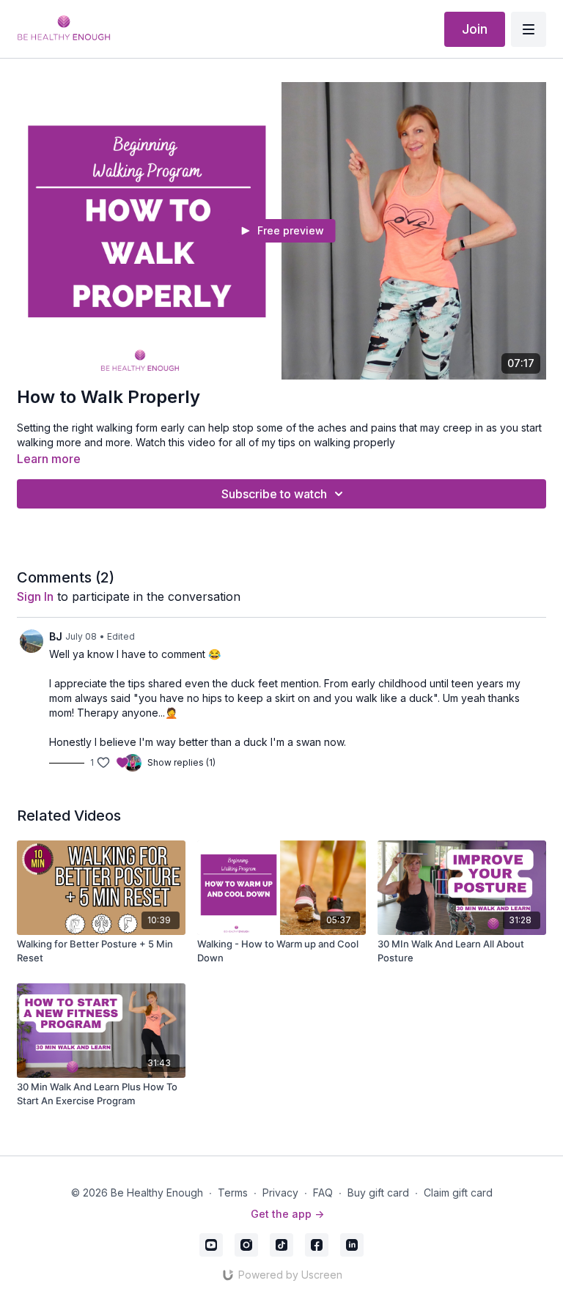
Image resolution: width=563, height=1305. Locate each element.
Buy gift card (378, 1192)
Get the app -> (287, 1214)
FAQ (323, 1192)
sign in (35, 596)
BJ (55, 636)
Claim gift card (458, 1192)
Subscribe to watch (274, 494)
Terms (233, 1192)
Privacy (280, 1192)
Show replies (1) (181, 762)
